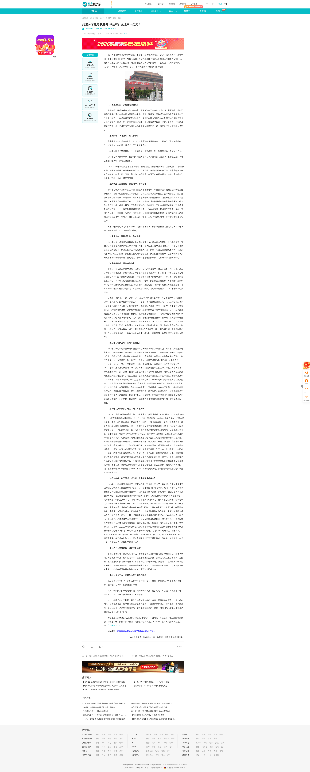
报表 (217, 743)
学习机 (219, 11)
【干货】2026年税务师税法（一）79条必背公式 (151, 682)
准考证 (166, 739)
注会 (209, 755)
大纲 (203, 751)
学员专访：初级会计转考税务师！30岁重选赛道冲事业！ (104, 703)
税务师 (93, 11)
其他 (114, 18)
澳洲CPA (135, 755)
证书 (217, 747)
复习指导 (138, 11)
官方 (148, 747)
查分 (109, 734)
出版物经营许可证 (156, 768)
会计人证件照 (90, 104)
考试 (103, 734)
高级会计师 (86, 743)
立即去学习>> (114, 625)
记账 (211, 743)
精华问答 (185, 755)
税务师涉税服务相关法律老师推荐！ (96, 711)
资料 (172, 734)
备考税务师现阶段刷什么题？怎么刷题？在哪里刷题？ (151, 703)
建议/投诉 (306, 400)
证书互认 (149, 751)
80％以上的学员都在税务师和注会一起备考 (99, 707)
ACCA (134, 734)
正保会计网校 (94, 18)
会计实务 (185, 743)
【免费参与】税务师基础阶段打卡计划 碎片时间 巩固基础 (104, 686)
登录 (220, 4)
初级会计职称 (87, 734)
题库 (171, 11)
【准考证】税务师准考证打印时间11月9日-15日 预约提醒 (103, 682)
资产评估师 (86, 755)
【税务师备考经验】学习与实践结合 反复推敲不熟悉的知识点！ (155, 719)
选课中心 (90, 64)
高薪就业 (172, 4)
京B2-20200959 (129, 768)
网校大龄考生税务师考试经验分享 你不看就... (156, 656)
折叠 (302, 386)
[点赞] (100, 646)
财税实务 (161, 4)
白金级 (148, 734)
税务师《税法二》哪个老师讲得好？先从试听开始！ (150, 711)
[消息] (213, 3)
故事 (215, 739)
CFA (134, 743)
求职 (209, 739)
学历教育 (182, 4)
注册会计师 (86, 747)
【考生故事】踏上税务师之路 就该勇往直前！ (148, 715)
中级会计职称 (87, 739)
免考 (161, 734)
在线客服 (306, 376)
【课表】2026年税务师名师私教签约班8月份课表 (100, 690)
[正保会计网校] (91, 4)
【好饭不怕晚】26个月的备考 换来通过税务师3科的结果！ (105, 719)
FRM (134, 747)
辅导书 (187, 11)
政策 (167, 734)
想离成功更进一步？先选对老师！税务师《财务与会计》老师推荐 (107, 715)
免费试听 (203, 11)
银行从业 (185, 747)
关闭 (75, 78)
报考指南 (90, 117)
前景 (155, 734)
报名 (98, 734)
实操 (223, 743)
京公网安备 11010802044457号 (176, 768)
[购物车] (206, 3)
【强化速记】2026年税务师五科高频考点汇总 (150, 686)
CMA (134, 739)
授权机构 (149, 755)
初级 (198, 755)
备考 (115, 734)
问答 (205, 743)
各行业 (198, 743)
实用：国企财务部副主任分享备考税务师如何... (106, 656)
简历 (203, 739)
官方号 (306, 392)
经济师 (184, 734)
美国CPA (135, 751)
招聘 (198, 739)
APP (306, 384)
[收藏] (91, 646)
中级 (203, 755)
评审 (121, 743)
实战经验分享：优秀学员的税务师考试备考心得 (149, 707)
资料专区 (90, 77)
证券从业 (185, 751)
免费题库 (90, 90)
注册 (226, 4)
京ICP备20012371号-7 (142, 768)
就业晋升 (185, 739)
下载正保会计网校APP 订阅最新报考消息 (100, 28)
